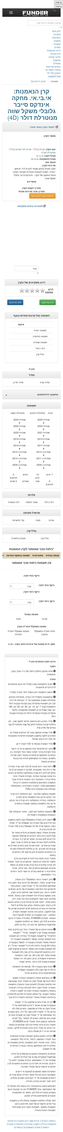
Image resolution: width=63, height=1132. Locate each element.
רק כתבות (22, 1120)
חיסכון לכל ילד (54, 73)
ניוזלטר (52, 1120)
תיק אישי (56, 31)
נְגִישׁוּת (58, 2)
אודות (44, 1120)
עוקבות (57, 44)
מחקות (57, 40)
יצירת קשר (34, 1120)
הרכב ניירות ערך (38, 81)
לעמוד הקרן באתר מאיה (42, 126)
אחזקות (57, 60)
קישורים (18, 1127)
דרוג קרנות (55, 53)
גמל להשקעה (54, 76)
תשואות (54, 81)
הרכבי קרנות (55, 56)
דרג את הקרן (48, 302)
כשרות (57, 47)
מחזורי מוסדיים (53, 69)
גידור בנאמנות (54, 50)
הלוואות (19, 1124)
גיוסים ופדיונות (53, 66)
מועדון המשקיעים (32, 1127)
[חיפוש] (55, 10)
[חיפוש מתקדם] (61, 27)
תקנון (36, 1124)
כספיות (57, 34)
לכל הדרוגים (15, 302)
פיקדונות (56, 37)
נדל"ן (43, 1124)
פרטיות (28, 1124)
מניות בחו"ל (39, 149)
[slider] (32, 290)
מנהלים (57, 63)
